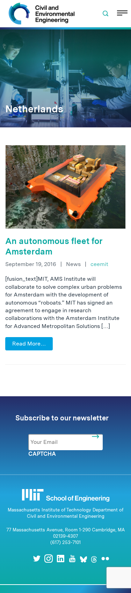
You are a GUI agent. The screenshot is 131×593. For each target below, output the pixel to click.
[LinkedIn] (60, 558)
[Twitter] (36, 558)
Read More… (29, 343)
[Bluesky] (83, 558)
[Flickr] (105, 558)
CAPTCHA (42, 454)
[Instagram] (48, 558)
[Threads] (93, 558)
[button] (105, 13)
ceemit (99, 264)
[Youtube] (72, 558)
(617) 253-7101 (65, 542)
